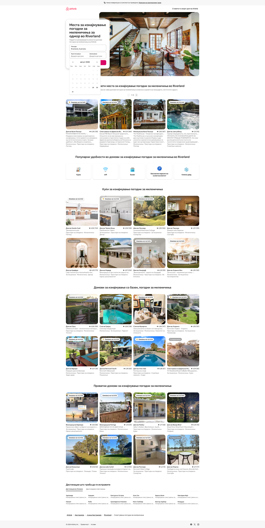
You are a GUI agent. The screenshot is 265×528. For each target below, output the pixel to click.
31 (72, 92)
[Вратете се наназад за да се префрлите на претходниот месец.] (73, 62)
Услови (93, 524)
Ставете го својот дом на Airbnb (185, 9)
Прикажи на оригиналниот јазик (150, 3)
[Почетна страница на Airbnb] (71, 8)
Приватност (85, 524)
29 (93, 87)
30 (97, 87)
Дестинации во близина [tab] (74, 489)
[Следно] (136, 95)
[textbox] (78, 56)
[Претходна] (128, 95)
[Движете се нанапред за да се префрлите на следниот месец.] (97, 62)
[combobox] (88, 49)
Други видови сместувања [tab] (95, 489)
